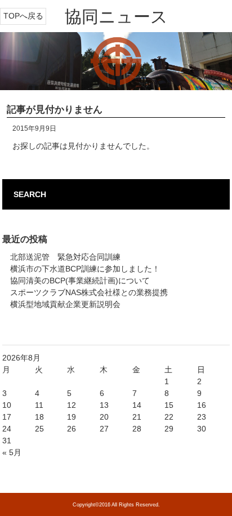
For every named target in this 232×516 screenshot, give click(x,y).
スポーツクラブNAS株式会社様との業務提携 (89, 292)
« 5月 (11, 452)
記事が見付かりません (54, 109)
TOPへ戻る (23, 15)
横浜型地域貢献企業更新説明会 (65, 304)
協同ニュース (116, 16)
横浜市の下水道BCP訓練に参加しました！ (85, 268)
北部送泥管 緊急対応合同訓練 (65, 256)
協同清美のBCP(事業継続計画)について (80, 280)
